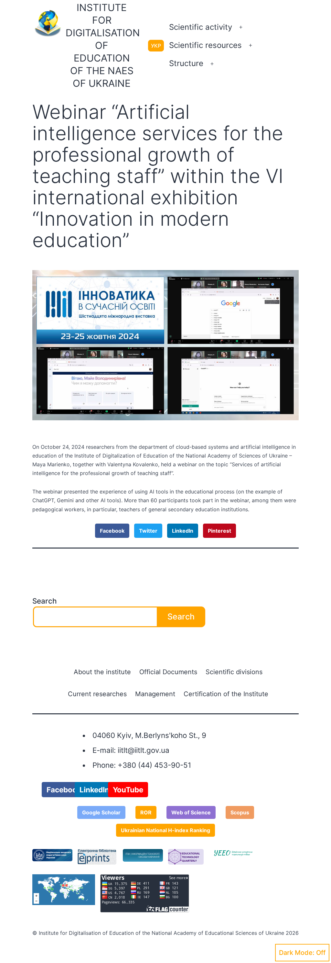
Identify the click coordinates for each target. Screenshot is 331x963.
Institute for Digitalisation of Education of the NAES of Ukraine (103, 45)
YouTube (128, 789)
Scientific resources (205, 45)
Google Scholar (101, 812)
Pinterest (219, 530)
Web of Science (191, 812)
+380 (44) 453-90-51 (154, 765)
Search (44, 600)
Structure (186, 63)
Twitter (148, 530)
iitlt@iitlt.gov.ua (143, 750)
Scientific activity (200, 27)
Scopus (239, 812)
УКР (156, 45)
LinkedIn (182, 530)
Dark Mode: (297, 953)
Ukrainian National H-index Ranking (165, 830)
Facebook (112, 530)
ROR (146, 812)
